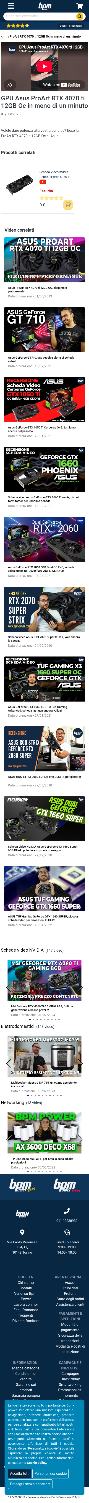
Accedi (70, 1282)
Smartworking (70, 1384)
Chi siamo (26, 1282)
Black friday (70, 1379)
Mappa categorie (25, 1368)
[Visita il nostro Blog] (22, 1185)
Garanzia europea (25, 1395)
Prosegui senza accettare (30, 1484)
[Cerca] (80, 16)
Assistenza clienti (70, 1304)
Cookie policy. (37, 1463)
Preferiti (70, 1293)
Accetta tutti (19, 1473)
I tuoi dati (70, 1288)
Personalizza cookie (50, 1473)
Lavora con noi (26, 1304)
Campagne (70, 1373)
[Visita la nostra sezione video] (67, 1185)
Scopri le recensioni (71, 25)
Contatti (25, 1288)
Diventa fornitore (25, 1321)
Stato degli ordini (70, 1299)
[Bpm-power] (45, 6)
